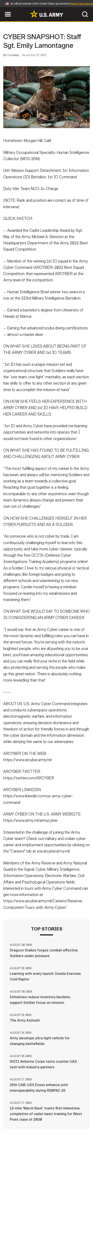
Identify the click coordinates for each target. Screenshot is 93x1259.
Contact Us (30, 1234)
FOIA (49, 1240)
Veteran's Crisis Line (46, 1246)
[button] (2, 9)
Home (9, 1234)
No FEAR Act (69, 1240)
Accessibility (26, 1240)
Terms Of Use (77, 1234)
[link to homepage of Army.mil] (46, 13)
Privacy (53, 1234)
